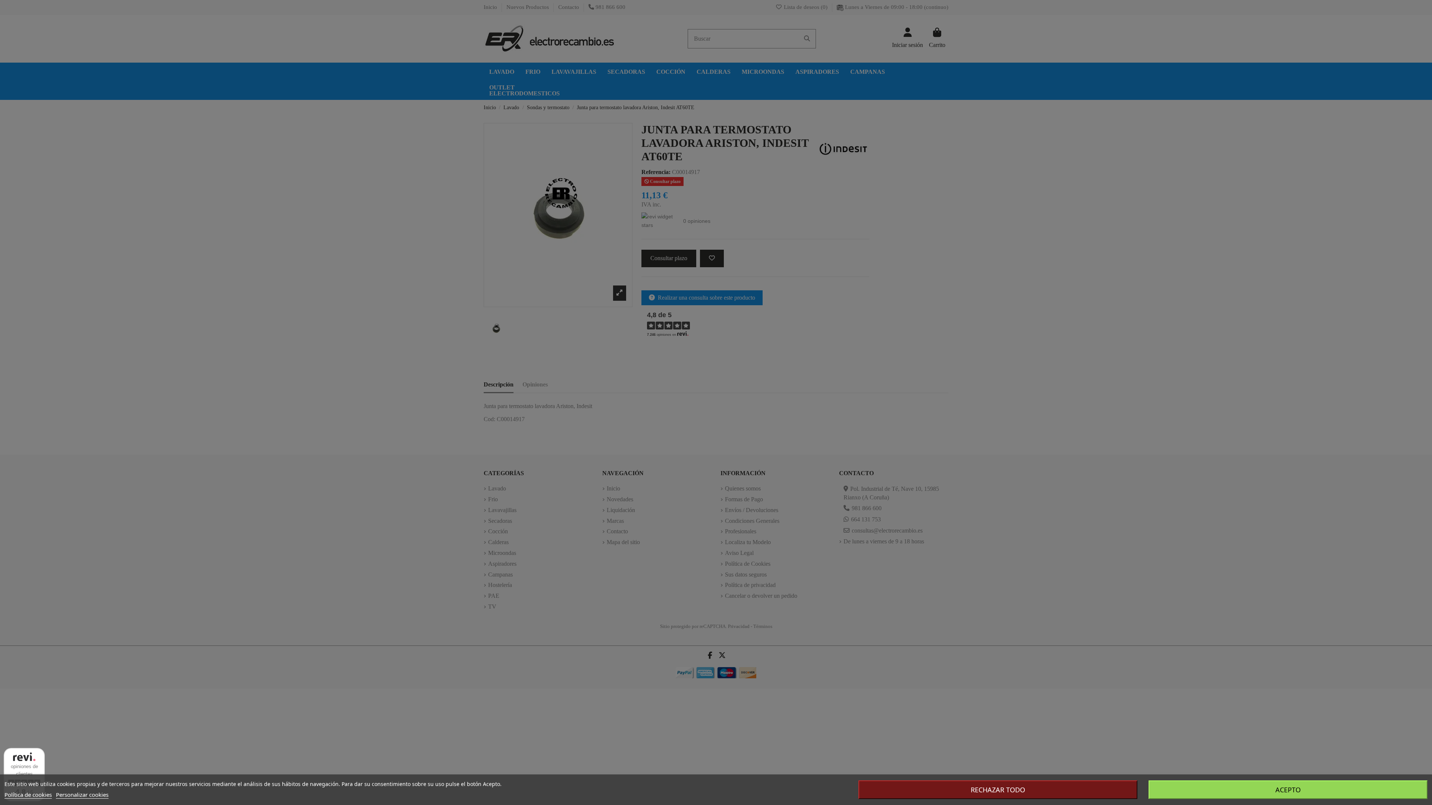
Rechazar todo (998, 789)
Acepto (1288, 789)
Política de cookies (28, 794)
